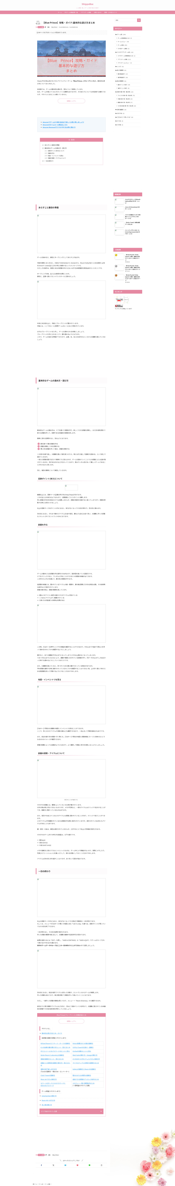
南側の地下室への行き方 (49, 1069)
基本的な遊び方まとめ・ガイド (52, 1033)
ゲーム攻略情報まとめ (125, 38)
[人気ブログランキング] (119, 307)
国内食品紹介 (123, 74)
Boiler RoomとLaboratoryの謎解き (52, 1055)
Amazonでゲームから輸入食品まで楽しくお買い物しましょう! (63, 122)
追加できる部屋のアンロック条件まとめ (86, 1079)
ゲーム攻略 (40, 27)
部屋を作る (51, 153)
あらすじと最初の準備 (52, 145)
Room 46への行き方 (48, 1100)
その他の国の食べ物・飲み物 (127, 106)
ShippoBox (87, 4)
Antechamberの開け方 (49, 1096)
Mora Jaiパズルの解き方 (49, 1079)
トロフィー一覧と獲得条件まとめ (84, 1083)
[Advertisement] (71, 183)
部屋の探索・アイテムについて (57, 158)
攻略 (48, 27)
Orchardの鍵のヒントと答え (82, 1051)
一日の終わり (49, 161)
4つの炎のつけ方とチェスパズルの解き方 (86, 1059)
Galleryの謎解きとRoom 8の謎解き (84, 1069)
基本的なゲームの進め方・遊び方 (56, 148)
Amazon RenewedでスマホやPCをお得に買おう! (59, 127)
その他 (120, 125)
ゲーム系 (121, 34)
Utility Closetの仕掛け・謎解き (83, 1047)
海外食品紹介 (123, 77)
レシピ (120, 66)
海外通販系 (121, 109)
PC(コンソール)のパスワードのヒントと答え (55, 1051)
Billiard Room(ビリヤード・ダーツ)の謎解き (55, 1043)
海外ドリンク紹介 (123, 88)
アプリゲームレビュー (125, 63)
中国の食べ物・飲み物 (125, 99)
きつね (120, 121)
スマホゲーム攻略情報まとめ (126, 56)
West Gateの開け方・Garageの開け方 (85, 1055)
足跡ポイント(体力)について (56, 151)
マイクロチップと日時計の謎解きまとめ (86, 1063)
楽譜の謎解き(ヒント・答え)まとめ (52, 1059)
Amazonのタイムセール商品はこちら (55, 125)
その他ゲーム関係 (123, 48)
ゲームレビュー (123, 41)
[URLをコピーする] (101, 1165)
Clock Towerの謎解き (48, 1075)
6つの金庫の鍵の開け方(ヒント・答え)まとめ (55, 1047)
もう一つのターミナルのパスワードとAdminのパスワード (53, 1084)
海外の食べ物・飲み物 (125, 92)
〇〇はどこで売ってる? (125, 117)
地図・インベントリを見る (55, 156)
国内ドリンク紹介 (124, 85)
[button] (41, 1165)
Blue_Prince (54, 27)
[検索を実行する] (139, 20)
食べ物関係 (121, 70)
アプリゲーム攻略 (124, 59)
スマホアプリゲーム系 (125, 52)
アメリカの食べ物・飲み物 (126, 95)
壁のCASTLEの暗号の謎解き (82, 1075)
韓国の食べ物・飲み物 (125, 102)
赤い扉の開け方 (47, 1105)
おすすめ (120, 113)
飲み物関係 (121, 81)
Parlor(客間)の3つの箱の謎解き (83, 1043)
